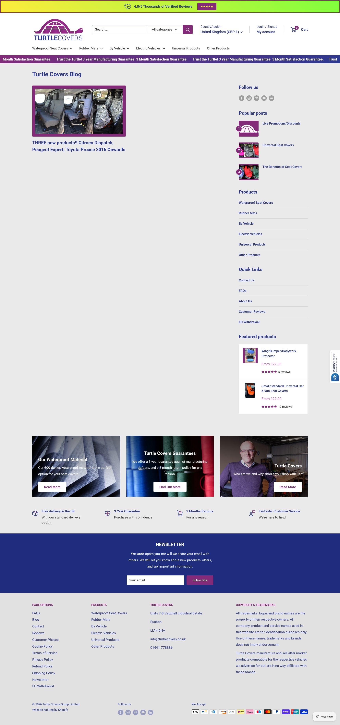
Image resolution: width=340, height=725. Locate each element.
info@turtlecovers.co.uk (168, 639)
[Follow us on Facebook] (241, 98)
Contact (38, 626)
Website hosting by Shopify (50, 710)
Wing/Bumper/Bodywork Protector (278, 353)
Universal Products (186, 48)
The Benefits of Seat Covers (282, 167)
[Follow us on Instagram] (249, 98)
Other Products (218, 48)
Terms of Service (44, 653)
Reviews (38, 633)
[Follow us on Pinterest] (256, 98)
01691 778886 (161, 648)
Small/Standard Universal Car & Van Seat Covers (282, 388)
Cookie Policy (42, 646)
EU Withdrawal (249, 322)
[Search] (188, 29)
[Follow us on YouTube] (264, 98)
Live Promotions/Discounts (281, 123)
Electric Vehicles (148, 48)
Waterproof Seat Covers (50, 48)
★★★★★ (206, 6)
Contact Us (246, 280)
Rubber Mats (88, 48)
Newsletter (40, 680)
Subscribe (199, 580)
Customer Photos (45, 640)
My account (266, 32)
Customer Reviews (252, 312)
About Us (245, 301)
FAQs (242, 291)
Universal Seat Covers (278, 145)
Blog (35, 620)
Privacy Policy (42, 660)
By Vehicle (117, 48)
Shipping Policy (43, 673)
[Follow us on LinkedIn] (271, 98)
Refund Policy (42, 666)
